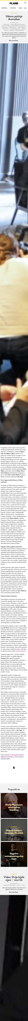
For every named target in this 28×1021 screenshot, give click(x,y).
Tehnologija (4, 8)
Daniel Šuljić (12, 27)
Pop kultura (13, 8)
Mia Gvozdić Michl (15, 29)
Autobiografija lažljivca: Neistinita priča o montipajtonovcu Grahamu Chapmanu (14, 26)
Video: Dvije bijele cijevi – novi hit (14, 878)
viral (23, 885)
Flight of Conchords (9, 885)
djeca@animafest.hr (20, 651)
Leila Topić (6, 29)
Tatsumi (12, 30)
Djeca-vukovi (21, 27)
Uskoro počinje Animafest (14, 17)
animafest (6, 24)
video (18, 885)
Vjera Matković (20, 30)
